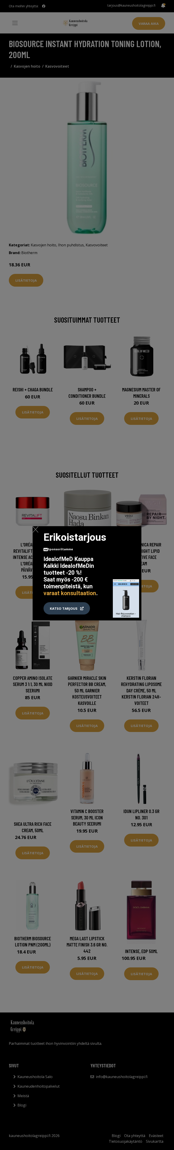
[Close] (35, 529)
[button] (67, 608)
